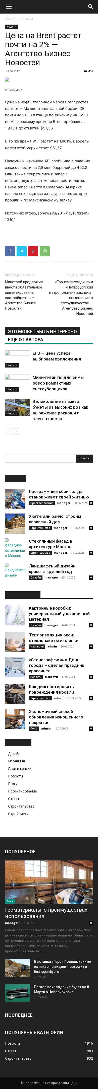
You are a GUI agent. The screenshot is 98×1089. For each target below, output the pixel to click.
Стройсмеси (18, 813)
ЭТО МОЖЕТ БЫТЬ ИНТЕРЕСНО (42, 331)
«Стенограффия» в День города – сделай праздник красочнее (56, 665)
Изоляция (37, 646)
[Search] (91, 7)
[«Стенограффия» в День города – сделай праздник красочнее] (15, 667)
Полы (33, 728)
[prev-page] (8, 431)
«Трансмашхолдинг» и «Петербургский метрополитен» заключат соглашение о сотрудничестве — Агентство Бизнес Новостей (71, 298)
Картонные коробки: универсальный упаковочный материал (59, 614)
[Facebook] (10, 251)
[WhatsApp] (45, 251)
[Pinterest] (33, 251)
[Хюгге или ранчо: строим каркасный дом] (15, 524)
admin (52, 646)
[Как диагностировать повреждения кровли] (15, 694)
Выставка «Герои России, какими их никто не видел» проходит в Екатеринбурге (62, 967)
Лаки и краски (19, 768)
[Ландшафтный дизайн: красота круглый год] (15, 573)
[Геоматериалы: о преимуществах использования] (49, 882)
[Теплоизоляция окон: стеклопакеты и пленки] (15, 642)
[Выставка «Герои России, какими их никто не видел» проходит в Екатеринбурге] (17, 968)
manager (63, 503)
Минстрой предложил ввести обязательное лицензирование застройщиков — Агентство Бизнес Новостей (24, 295)
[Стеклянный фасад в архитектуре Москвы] (15, 548)
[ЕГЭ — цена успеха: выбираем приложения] (17, 359)
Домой (10, 19)
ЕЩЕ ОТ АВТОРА (25, 339)
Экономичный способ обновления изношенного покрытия (56, 717)
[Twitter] (22, 251)
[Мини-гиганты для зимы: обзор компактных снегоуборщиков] (17, 383)
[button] (9, 7)
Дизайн (35, 577)
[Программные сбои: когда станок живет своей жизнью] (15, 499)
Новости (26, 19)
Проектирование (41, 503)
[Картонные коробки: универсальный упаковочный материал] (15, 615)
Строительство (40, 528)
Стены (13, 798)
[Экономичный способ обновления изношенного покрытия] (15, 719)
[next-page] (16, 431)
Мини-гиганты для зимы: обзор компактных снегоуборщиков (59, 383)
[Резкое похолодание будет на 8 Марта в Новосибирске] (17, 993)
